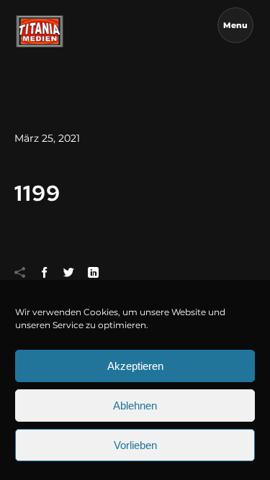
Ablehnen (135, 405)
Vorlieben (135, 445)
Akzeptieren (135, 366)
